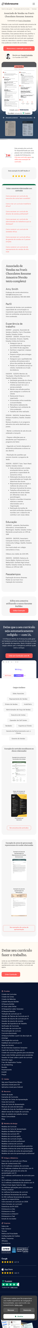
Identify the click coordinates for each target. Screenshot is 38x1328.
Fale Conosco (6, 1229)
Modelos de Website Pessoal (11, 1131)
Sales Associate (18, 693)
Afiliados (5, 1241)
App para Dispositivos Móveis (12, 1082)
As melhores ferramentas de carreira (14, 1194)
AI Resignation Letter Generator (12, 1009)
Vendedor (8, 726)
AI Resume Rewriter (8, 1011)
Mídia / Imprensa (8, 1238)
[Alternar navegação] (33, 4)
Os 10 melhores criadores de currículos (15, 1166)
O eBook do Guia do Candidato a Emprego (16, 1109)
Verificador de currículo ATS (11, 1028)
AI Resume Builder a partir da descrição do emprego (17, 1037)
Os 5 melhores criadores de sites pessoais (16, 1180)
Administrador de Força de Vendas (18, 709)
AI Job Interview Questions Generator (14, 1048)
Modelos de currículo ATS (10, 1134)
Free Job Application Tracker (11, 1062)
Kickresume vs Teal (8, 1216)
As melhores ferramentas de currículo (15, 1192)
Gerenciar (27, 1310)
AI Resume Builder (8, 1004)
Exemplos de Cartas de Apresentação (15, 1099)
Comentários (6, 1243)
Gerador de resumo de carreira (12, 1021)
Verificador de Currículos (10, 1026)
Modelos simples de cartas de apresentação (17, 1151)
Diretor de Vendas (11, 704)
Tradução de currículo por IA (11, 1014)
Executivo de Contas (18, 715)
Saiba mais (18, 1305)
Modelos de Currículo (9, 1126)
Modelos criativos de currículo (12, 1143)
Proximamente (7, 1069)
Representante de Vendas (18, 699)
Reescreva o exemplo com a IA (19, 48)
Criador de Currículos (9, 994)
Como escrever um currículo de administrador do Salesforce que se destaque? (18, 221)
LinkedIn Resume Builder (10, 1001)
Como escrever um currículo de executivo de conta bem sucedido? (18, 197)
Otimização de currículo (10, 1040)
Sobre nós (5, 1226)
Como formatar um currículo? (12, 1204)
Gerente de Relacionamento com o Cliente (18, 732)
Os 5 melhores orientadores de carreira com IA (18, 1182)
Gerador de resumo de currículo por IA (15, 1019)
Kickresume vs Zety (8, 1209)
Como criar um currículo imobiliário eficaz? (18, 205)
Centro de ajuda (7, 1094)
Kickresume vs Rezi (8, 1211)
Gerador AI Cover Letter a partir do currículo (17, 1057)
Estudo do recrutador (9, 1219)
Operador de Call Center (18, 720)
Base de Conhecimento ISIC (11, 1163)
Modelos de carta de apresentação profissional (18, 1153)
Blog (3, 1119)
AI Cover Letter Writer (9, 1006)
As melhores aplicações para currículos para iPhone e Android (17, 1188)
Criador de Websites (9, 999)
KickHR (4, 1072)
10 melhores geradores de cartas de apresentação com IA (14, 1172)
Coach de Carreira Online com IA (13, 1050)
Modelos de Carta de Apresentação (14, 1129)
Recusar (11, 1310)
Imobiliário (28, 704)
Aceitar (20, 1316)
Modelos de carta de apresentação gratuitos (17, 1146)
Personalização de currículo (11, 1031)
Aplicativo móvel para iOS (11, 1084)
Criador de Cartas (8, 997)
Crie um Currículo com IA (19, 656)
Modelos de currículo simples (12, 1139)
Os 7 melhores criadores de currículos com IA (17, 1168)
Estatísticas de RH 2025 (10, 1206)
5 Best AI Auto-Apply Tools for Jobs (14, 1185)
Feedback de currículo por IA (12, 1043)
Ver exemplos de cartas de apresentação (19, 928)
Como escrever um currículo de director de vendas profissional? (17, 213)
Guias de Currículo (8, 1102)
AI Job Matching (7, 1065)
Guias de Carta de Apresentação (13, 1104)
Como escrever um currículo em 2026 (15, 1201)
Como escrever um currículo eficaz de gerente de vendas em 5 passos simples (18, 239)
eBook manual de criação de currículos (15, 1111)
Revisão (4, 1067)
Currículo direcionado (9, 1033)
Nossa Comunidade (8, 1116)
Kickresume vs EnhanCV (10, 1214)
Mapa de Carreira (8, 1045)
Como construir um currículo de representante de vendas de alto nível (17, 249)
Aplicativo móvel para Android (12, 1087)
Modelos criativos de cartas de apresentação (17, 1148)
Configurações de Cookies (11, 1236)
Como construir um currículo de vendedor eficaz (17, 230)
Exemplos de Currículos (10, 1097)
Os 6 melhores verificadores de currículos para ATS (18, 1176)
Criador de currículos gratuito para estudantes (18, 1052)
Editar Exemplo (19, 610)
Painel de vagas (7, 1060)
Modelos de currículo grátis (11, 1136)
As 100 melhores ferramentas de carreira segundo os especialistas (16, 1198)
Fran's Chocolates (24, 21)
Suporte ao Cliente (25, 726)
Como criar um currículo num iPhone (14, 1161)
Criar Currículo (11, 974)
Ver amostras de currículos (19, 828)
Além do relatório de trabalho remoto (14, 1114)
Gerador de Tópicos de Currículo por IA (15, 1016)
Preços (4, 1074)
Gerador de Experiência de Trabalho (14, 1023)
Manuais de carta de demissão (12, 1107)
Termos (4, 1231)
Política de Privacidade (10, 1233)
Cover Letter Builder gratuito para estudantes (17, 1055)
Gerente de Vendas (18, 738)
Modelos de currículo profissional (13, 1141)
